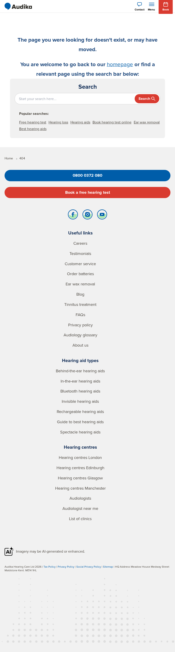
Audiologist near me (80, 508)
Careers (80, 243)
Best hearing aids (32, 128)
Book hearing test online (112, 122)
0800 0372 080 (87, 175)
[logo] (18, 6)
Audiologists (80, 498)
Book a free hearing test (87, 192)
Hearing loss (58, 122)
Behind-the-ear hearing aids (80, 371)
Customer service (80, 264)
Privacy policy (80, 325)
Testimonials (80, 253)
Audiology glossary (80, 335)
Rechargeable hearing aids (80, 411)
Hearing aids (80, 122)
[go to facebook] (73, 215)
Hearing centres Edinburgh (80, 468)
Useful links (80, 232)
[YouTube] (102, 215)
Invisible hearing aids (80, 401)
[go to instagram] (87, 215)
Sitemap (108, 567)
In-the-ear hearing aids (80, 381)
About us (80, 345)
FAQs (80, 314)
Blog (80, 294)
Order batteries (80, 274)
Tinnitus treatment (80, 304)
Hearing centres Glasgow (80, 478)
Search (144, 98)
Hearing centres (80, 447)
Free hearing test (32, 122)
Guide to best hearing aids (80, 422)
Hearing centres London (80, 457)
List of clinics (80, 518)
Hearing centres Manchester (80, 488)
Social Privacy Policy (88, 567)
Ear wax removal (147, 122)
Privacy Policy (66, 567)
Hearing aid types (80, 360)
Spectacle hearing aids (80, 432)
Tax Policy (50, 567)
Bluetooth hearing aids (80, 391)
